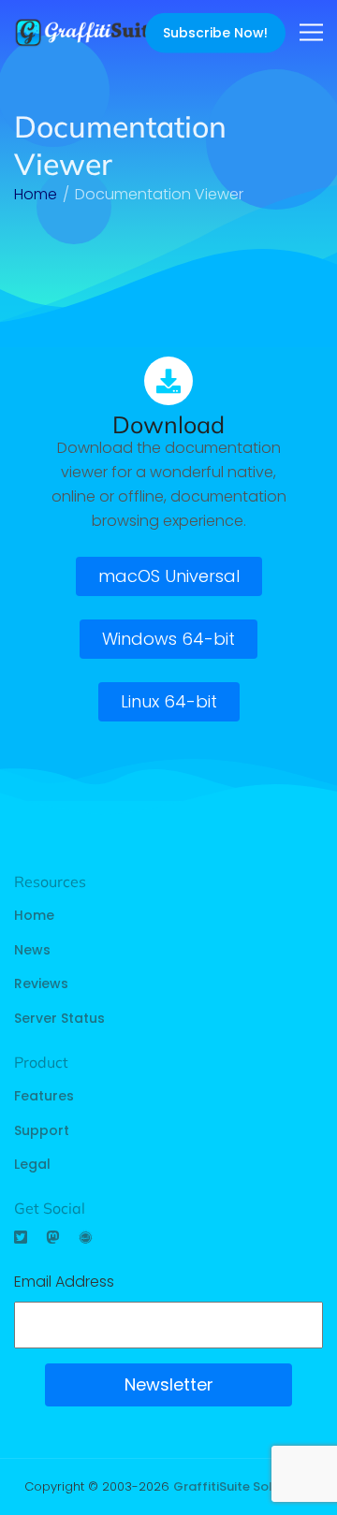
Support (41, 1130)
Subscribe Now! (215, 32)
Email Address (64, 1281)
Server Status (59, 1018)
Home (34, 915)
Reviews (41, 983)
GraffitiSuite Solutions (242, 1486)
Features (44, 1095)
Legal (32, 1164)
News (32, 949)
